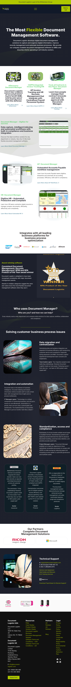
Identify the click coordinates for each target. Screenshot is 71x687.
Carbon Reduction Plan (59, 652)
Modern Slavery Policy (58, 633)
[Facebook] (57, 659)
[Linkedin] (60, 662)
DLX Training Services (46, 574)
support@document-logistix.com (51, 562)
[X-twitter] (60, 659)
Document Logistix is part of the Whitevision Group (35, 2)
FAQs (27, 623)
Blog (47, 634)
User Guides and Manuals (47, 572)
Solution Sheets (31, 629)
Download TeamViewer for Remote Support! (52, 583)
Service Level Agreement (46, 570)
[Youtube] (57, 662)
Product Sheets (31, 627)
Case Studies (30, 625)
